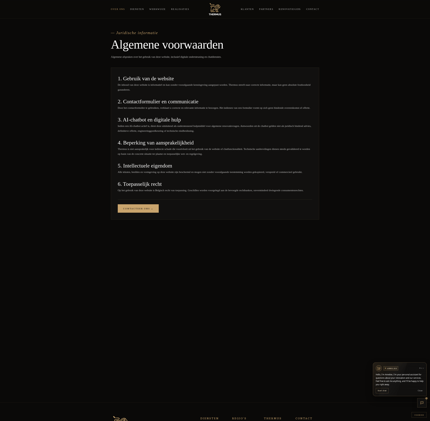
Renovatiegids (290, 9)
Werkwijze (157, 9)
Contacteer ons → (138, 208)
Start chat (382, 390)
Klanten (247, 9)
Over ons (118, 9)
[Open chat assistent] (422, 403)
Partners (266, 9)
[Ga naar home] (215, 9)
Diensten (137, 9)
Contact (312, 9)
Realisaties (180, 9)
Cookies (419, 415)
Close (420, 390)
